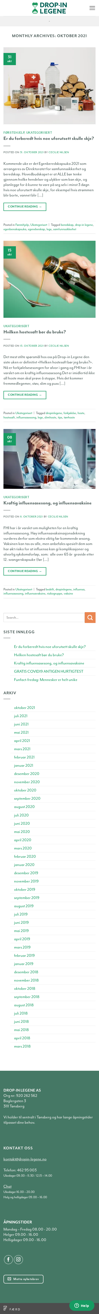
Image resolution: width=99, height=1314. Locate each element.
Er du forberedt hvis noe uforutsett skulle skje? (48, 138)
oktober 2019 (24, 889)
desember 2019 (26, 873)
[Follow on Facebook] (8, 1259)
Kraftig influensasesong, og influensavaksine (47, 503)
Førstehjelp (13, 132)
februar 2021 (24, 757)
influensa (78, 589)
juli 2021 (20, 716)
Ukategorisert (39, 132)
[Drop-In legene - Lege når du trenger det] (49, 8)
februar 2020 (25, 856)
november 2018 (26, 980)
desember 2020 (26, 773)
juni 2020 (22, 823)
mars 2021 (22, 749)
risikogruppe (54, 593)
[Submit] (90, 617)
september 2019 (26, 897)
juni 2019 (21, 922)
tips (60, 417)
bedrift (50, 589)
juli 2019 (21, 914)
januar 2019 (23, 963)
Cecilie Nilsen (59, 152)
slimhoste (50, 417)
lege (49, 229)
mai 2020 (22, 831)
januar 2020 (24, 864)
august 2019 (24, 906)
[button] (92, 8)
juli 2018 (21, 1013)
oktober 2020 (25, 790)
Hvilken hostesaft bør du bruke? (34, 332)
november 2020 (27, 782)
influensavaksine (35, 593)
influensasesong (26, 417)
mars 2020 (23, 848)
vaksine (68, 593)
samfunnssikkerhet (64, 229)
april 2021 (22, 740)
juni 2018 (21, 1021)
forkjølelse (70, 413)
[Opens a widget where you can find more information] (81, 1306)
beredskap (67, 225)
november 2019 (26, 881)
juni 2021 (21, 724)
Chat (7, 1186)
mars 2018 (22, 1046)
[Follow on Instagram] (18, 1259)
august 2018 (24, 1005)
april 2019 (22, 939)
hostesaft (9, 417)
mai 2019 (21, 930)
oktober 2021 (24, 707)
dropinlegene (54, 413)
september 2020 (27, 798)
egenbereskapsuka (14, 229)
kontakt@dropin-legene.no (25, 1159)
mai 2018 (21, 1029)
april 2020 (22, 840)
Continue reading (25, 206)
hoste (81, 413)
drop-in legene (84, 225)
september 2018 (26, 996)
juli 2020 (21, 815)
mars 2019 (22, 947)
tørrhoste (69, 417)
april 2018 (22, 1038)
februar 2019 (24, 955)
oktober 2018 (24, 988)
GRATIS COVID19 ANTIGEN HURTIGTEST (48, 671)
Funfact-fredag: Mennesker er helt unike (45, 679)
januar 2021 (23, 765)
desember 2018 (26, 972)
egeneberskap (36, 229)
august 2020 (24, 806)
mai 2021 (21, 732)
